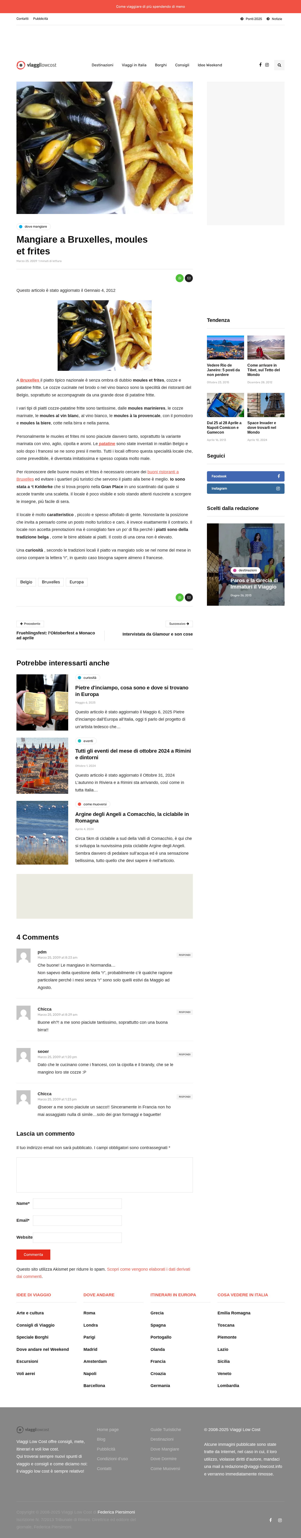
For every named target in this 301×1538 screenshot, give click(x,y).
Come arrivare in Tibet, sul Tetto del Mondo (263, 370)
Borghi (161, 65)
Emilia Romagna (234, 1313)
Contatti (22, 19)
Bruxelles (51, 582)
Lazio (223, 1349)
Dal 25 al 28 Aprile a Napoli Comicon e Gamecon (224, 427)
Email (22, 1220)
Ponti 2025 (254, 19)
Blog (101, 1439)
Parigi (89, 1337)
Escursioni (27, 1361)
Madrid (90, 1349)
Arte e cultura (30, 1313)
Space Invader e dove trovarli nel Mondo (261, 427)
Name (23, 1203)
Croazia (158, 1373)
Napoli (89, 1373)
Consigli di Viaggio (35, 1325)
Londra (90, 1325)
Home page (108, 1429)
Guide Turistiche (165, 1429)
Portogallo (160, 1337)
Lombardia (228, 1385)
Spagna (158, 1325)
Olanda (157, 1349)
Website (24, 1237)
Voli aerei (25, 1373)
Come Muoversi (165, 1468)
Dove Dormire (163, 1458)
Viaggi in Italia (134, 65)
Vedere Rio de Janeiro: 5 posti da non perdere (223, 370)
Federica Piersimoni (116, 1512)
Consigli (182, 65)
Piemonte (227, 1337)
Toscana (226, 1325)
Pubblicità (40, 19)
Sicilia (224, 1361)
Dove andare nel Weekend (42, 1349)
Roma (89, 1313)
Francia (158, 1361)
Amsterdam (95, 1361)
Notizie (277, 19)
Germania (160, 1385)
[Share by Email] (189, 278)
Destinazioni (102, 65)
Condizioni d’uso (112, 1458)
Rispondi (184, 955)
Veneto (224, 1373)
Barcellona (94, 1385)
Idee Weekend (210, 65)
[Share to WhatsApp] (180, 278)
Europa (77, 582)
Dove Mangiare (164, 1449)
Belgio (26, 582)
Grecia (157, 1313)
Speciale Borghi (32, 1337)
